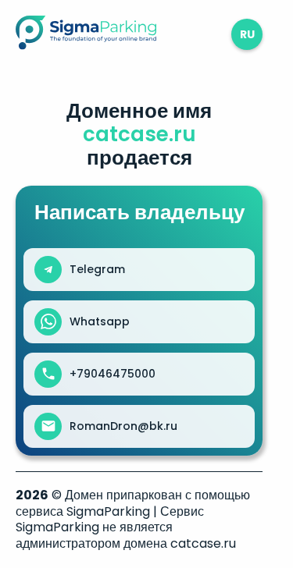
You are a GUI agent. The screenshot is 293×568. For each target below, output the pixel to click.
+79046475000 (112, 373)
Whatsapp (100, 321)
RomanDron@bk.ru (123, 426)
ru (247, 34)
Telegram (97, 269)
